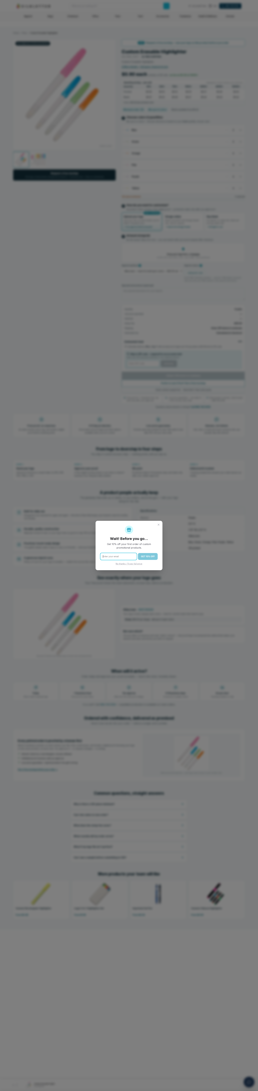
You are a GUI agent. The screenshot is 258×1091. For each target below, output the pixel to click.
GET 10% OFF (148, 556)
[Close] (158, 525)
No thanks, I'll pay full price (129, 563)
